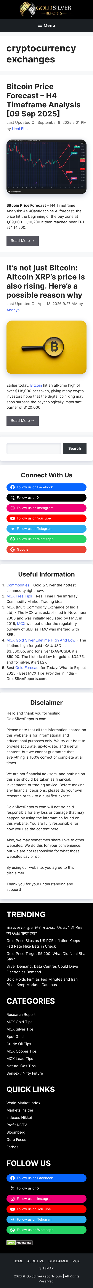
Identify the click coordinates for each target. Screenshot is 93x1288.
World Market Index (23, 1103)
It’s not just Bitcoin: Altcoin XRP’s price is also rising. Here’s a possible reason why (45, 281)
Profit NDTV (16, 1125)
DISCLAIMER (58, 1261)
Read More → (22, 240)
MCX (21, 623)
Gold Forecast (27, 667)
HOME (18, 1261)
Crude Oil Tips (18, 1044)
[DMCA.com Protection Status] (19, 1244)
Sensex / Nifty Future (24, 1073)
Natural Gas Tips (21, 1066)
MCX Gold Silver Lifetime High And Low (40, 640)
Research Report (20, 1014)
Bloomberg (15, 1132)
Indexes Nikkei (19, 1117)
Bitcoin (36, 385)
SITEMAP (46, 1268)
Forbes (12, 1147)
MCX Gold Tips (19, 1022)
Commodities (17, 585)
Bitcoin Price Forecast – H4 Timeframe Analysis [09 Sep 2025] (43, 100)
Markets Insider (19, 1110)
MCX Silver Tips (20, 1029)
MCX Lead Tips (19, 1058)
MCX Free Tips (19, 596)
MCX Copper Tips (21, 1051)
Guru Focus (16, 1139)
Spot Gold (15, 1036)
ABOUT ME (35, 1261)
